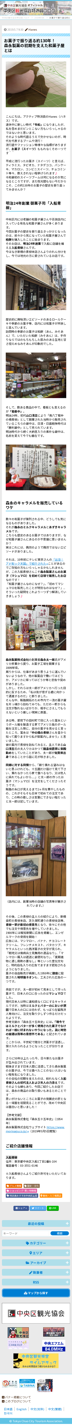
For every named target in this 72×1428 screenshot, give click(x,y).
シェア (22, 1207)
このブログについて (17, 1401)
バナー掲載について (17, 1397)
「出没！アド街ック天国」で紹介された (35, 561)
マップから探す (37, 1293)
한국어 (8, 1413)
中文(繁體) (55, 1409)
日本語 (8, 1409)
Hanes (32, 29)
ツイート (39, 1207)
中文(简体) (37, 1409)
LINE (53, 1207)
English (21, 1409)
